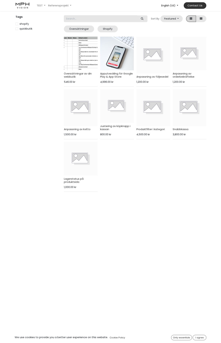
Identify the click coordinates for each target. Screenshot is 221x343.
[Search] (142, 18)
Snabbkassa (180, 129)
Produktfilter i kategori (150, 129)
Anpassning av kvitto (77, 129)
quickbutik (26, 28)
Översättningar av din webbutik (78, 75)
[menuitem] (41, 5)
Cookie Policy (117, 337)
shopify (24, 24)
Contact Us (195, 5)
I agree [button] (199, 337)
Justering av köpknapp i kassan (115, 127)
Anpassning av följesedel (152, 76)
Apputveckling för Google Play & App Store (116, 75)
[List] (201, 18)
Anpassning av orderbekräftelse (183, 75)
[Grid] (191, 18)
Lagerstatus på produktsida (74, 180)
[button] (171, 18)
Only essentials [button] (181, 337)
